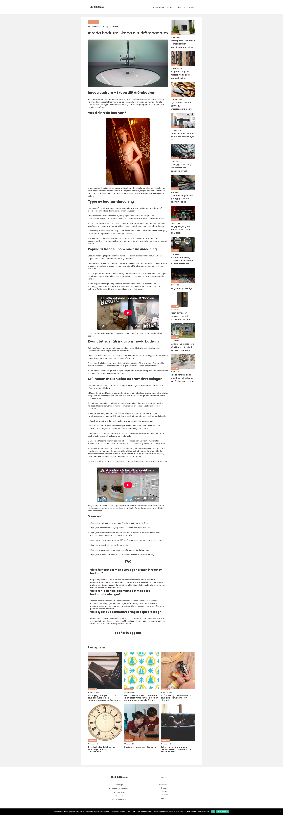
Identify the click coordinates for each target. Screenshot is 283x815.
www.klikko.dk (121, 799)
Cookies (178, 7)
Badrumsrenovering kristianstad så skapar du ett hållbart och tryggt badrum (182, 260)
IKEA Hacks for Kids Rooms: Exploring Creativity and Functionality (101, 749)
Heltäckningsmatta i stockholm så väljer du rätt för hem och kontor (182, 378)
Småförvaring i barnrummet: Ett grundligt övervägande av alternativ (176, 697)
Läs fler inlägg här (128, 633)
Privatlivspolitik (223, 812)
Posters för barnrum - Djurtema (140, 747)
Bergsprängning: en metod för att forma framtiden (181, 229)
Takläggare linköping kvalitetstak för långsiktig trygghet (181, 167)
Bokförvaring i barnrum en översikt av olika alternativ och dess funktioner (176, 749)
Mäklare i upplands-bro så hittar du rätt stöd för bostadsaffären (182, 347)
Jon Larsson (113, 26)
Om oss (169, 7)
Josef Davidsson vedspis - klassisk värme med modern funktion (180, 316)
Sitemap (163, 798)
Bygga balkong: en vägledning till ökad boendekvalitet (180, 74)
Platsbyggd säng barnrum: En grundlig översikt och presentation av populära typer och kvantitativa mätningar (103, 697)
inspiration (174, 34)
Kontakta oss (189, 7)
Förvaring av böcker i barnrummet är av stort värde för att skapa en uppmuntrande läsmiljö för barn (141, 697)
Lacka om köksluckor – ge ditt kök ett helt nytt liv (182, 136)
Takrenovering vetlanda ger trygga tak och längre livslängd (182, 198)
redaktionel (93, 22)
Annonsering (158, 7)
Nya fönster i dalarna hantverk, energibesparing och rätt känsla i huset (181, 106)
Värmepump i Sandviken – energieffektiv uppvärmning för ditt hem (183, 44)
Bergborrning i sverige (181, 288)
